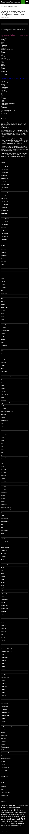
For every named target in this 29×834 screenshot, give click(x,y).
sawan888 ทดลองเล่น (6, 507)
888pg (2, 278)
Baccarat (3, 310)
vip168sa (3, 582)
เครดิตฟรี (3, 732)
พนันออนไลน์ (4, 631)
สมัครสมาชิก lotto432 (6, 648)
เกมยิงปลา (3, 729)
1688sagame (4, 255)
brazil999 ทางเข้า (5, 327)
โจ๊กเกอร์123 (4, 38)
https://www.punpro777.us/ (8, 110)
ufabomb (3, 576)
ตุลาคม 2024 (4, 230)
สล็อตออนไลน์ (4, 703)
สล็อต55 (3, 663)
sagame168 (3, 501)
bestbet (3, 313)
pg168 (2, 437)
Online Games (4, 420)
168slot (3, 258)
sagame (3, 84)
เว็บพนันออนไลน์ (5, 747)
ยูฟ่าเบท (3, 646)
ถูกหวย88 (3, 602)
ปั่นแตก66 (3, 625)
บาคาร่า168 (4, 91)
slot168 (3, 39)
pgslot (2, 51)
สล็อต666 (3, 669)
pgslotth (8, 812)
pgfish (2, 452)
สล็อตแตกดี (3, 718)
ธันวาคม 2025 (4, 190)
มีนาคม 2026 (4, 181)
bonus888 (3, 48)
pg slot (2, 62)
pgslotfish (3, 469)
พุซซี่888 (3, 637)
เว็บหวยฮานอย (4, 755)
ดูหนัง (2, 100)
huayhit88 (3, 374)
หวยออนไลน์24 (4, 724)
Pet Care (3, 426)
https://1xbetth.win (5, 59)
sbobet (2, 513)
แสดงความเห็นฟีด (5, 792)
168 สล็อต (3, 252)
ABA (2, 290)
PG (1, 429)
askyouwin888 (4, 307)
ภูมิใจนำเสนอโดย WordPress (7, 832)
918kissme (3, 287)
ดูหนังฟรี (3, 101)
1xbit (2, 272)
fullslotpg (3, 356)
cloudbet (3, 339)
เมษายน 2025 (4, 213)
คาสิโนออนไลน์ (5, 594)
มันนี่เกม (3, 640)
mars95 (3, 417)
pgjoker (3, 460)
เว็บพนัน (3, 744)
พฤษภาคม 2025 (5, 210)
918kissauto (4, 284)
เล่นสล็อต (3, 738)
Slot (2, 524)
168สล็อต (3, 261)
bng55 (2, 319)
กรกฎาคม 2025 (4, 204)
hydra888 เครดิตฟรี (6, 377)
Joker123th (3, 810)
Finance (3, 353)
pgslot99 (3, 812)
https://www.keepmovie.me (8, 103)
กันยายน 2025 (4, 198)
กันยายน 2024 (4, 233)
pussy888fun (4, 489)
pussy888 (3, 52)
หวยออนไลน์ (4, 113)
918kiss (3, 80)
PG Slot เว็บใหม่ (5, 434)
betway (2, 316)
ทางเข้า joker (4, 71)
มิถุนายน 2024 (4, 239)
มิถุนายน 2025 (4, 207)
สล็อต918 (3, 683)
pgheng (2, 455)
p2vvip (2, 423)
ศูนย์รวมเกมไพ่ (16, 819)
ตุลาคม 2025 (4, 195)
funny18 (3, 359)
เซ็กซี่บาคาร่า (4, 735)
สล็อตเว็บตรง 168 (5, 712)
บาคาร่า (3, 109)
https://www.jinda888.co (7, 49)
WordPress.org (4, 795)
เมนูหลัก (27, 2)
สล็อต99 (3, 821)
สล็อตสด (3, 701)
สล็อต (2, 654)
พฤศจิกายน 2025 (5, 193)
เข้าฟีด (2, 789)
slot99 (2, 42)
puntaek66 (3, 484)
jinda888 (3, 388)
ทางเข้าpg (3, 611)
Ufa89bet (3, 567)
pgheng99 (3, 458)
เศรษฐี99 (3, 761)
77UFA (2, 275)
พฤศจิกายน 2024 (5, 227)
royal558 (3, 495)
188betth (3, 68)
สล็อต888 (3, 674)
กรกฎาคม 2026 (4, 169)
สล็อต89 (3, 680)
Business (3, 333)
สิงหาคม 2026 (4, 167)
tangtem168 (4, 550)
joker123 (3, 81)
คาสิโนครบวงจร (5, 591)
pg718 (2, 440)
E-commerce (4, 345)
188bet (2, 264)
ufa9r (2, 570)
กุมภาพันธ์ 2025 (5, 219)
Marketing (3, 414)
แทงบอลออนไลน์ (5, 767)
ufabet (2, 573)
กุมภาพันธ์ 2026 (5, 184)
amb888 (3, 304)
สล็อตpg (3, 689)
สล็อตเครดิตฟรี (4, 706)
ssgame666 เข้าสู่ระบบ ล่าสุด (8, 541)
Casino (2, 336)
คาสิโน (2, 588)
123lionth (3, 249)
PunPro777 (4, 481)
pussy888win (4, 492)
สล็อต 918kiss (4, 657)
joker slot (3, 72)
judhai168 (3, 46)
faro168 (3, 348)
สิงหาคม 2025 (4, 201)
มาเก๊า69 (3, 643)
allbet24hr (3, 296)
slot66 (2, 44)
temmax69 (3, 556)
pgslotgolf (3, 472)
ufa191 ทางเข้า (4, 565)
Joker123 (3, 391)
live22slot (3, 98)
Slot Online (3, 527)
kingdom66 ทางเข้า (5, 403)
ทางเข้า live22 (4, 605)
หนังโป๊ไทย (3, 58)
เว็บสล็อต (3, 750)
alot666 (3, 301)
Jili (1, 379)
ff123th (3, 351)
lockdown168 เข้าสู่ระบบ (7, 411)
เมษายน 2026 (4, 178)
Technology (4, 553)
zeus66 (2, 585)
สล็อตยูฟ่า (3, 698)
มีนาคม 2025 (4, 216)
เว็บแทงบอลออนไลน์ (6, 758)
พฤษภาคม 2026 (5, 175)
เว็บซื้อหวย (3, 741)
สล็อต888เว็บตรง (5, 677)
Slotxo (2, 533)
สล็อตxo (3, 692)
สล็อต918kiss (4, 686)
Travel (2, 559)
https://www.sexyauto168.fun (8, 54)
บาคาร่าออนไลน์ (5, 620)
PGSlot (2, 463)
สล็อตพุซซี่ (3, 695)
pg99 (2, 96)
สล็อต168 (3, 660)
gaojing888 (3, 362)
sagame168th (4, 504)
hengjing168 (4, 371)
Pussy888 (3, 486)
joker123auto (4, 394)
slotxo (2, 55)
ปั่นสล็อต (3, 622)
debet (2, 342)
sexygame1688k (5, 521)
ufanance (3, 579)
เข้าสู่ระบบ (3, 786)
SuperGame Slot (5, 547)
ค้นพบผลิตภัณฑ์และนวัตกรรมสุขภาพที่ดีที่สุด (11, 2)
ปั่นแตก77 (3, 628)
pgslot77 (3, 466)
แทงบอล (3, 764)
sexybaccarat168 (5, 518)
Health (2, 368)
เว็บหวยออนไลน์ (5, 111)
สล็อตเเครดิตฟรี (5, 715)
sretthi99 (3, 539)
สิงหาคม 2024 (4, 236)
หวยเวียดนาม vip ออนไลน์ (7, 727)
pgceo (2, 449)
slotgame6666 (4, 530)
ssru (2, 544)
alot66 (2, 299)
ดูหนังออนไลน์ (4, 83)
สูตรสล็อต (3, 721)
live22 (2, 406)
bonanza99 (3, 322)
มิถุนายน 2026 (4, 172)
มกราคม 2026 (4, 187)
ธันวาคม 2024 (4, 224)
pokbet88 (3, 475)
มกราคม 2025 (4, 221)
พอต (2, 634)
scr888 (2, 515)
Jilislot (2, 382)
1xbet (2, 270)
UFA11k (3, 562)
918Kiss (3, 281)
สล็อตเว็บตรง (4, 41)
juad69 (2, 397)
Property (3, 478)
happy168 (3, 365)
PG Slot (3, 432)
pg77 (2, 443)
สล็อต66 (3, 666)
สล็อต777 (3, 672)
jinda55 (3, 385)
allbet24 (3, 65)
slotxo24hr (3, 536)
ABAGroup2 (4, 293)
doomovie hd (4, 70)
